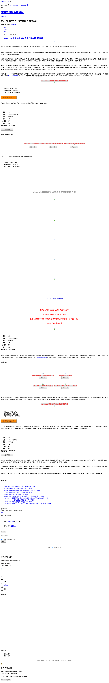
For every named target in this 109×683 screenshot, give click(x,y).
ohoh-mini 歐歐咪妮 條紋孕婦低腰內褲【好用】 (24, 38)
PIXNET (42, 660)
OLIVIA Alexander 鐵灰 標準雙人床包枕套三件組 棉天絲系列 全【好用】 (24, 496)
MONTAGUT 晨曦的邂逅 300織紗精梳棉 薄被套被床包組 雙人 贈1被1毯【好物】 (26, 498)
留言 (13, 521)
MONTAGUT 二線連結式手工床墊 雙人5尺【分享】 (18, 502)
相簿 (5, 28)
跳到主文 (3, 16)
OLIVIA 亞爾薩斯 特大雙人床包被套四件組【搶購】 (18, 492)
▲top (2, 528)
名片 (5, 31)
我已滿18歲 (4, 679)
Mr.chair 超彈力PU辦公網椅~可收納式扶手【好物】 (18, 488)
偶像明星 (13, 24)
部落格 (6, 29)
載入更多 (3, 531)
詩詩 (2, 512)
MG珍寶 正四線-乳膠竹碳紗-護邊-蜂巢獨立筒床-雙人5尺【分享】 (22, 490)
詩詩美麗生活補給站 (12, 12)
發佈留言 (3, 541)
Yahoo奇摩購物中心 (13, 76)
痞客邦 (9, 521)
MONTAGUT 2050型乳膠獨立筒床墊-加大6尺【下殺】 (19, 500)
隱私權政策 (63, 660)
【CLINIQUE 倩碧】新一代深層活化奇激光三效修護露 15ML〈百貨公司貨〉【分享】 (27, 504)
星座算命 (13, 526)
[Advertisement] (54, 621)
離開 (9, 679)
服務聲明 (70, 660)
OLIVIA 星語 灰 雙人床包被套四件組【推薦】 (17, 494)
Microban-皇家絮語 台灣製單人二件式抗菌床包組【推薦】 (20, 486)
